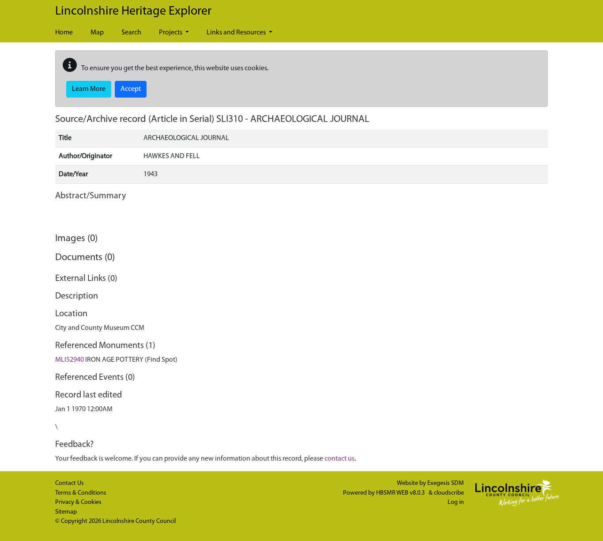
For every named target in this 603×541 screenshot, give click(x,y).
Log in (456, 502)
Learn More (89, 89)
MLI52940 (69, 359)
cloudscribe (449, 493)
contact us (339, 458)
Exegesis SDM (445, 483)
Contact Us (69, 483)
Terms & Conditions (80, 493)
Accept (131, 89)
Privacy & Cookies (78, 502)
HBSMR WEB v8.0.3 (401, 493)
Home (64, 32)
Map (97, 32)
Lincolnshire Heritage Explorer (133, 11)
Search (131, 32)
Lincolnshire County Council (139, 521)
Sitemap (66, 512)
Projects (171, 32)
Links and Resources (237, 32)
